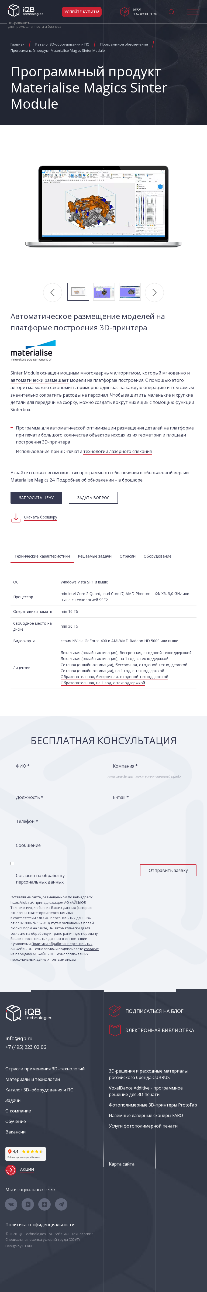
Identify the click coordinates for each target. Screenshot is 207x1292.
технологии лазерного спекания (117, 451)
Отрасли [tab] (128, 556)
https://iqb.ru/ (22, 902)
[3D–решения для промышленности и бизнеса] (25, 10)
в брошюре (130, 480)
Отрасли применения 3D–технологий (45, 1069)
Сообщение (28, 845)
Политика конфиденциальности (39, 1225)
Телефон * (27, 821)
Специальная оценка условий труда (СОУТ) (42, 1239)
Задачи (12, 1100)
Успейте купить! (81, 11)
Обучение (15, 1121)
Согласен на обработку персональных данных (40, 878)
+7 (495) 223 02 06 (25, 1047)
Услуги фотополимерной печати (143, 1126)
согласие (91, 948)
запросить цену (36, 497)
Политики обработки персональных (62, 943)
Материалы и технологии (32, 1079)
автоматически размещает (40, 380)
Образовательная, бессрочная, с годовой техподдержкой (114, 676)
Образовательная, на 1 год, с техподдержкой (103, 682)
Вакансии (15, 1132)
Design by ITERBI (18, 1245)
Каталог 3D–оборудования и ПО (39, 1090)
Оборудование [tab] (157, 556)
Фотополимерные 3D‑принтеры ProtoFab (153, 1105)
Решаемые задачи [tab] (95, 556)
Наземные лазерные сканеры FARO (146, 1115)
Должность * (29, 797)
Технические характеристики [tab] (42, 556)
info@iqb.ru (19, 1038)
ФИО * (23, 766)
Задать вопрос (93, 497)
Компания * (125, 766)
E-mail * (121, 797)
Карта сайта (121, 1164)
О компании (18, 1111)
